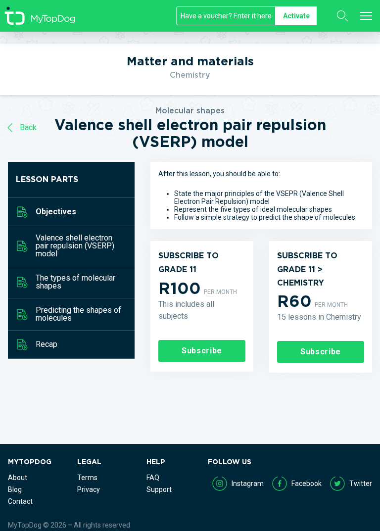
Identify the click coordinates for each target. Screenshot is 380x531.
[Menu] (366, 16)
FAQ (152, 478)
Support (159, 489)
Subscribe (202, 350)
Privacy (88, 489)
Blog (15, 489)
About (17, 478)
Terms (87, 478)
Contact (20, 501)
